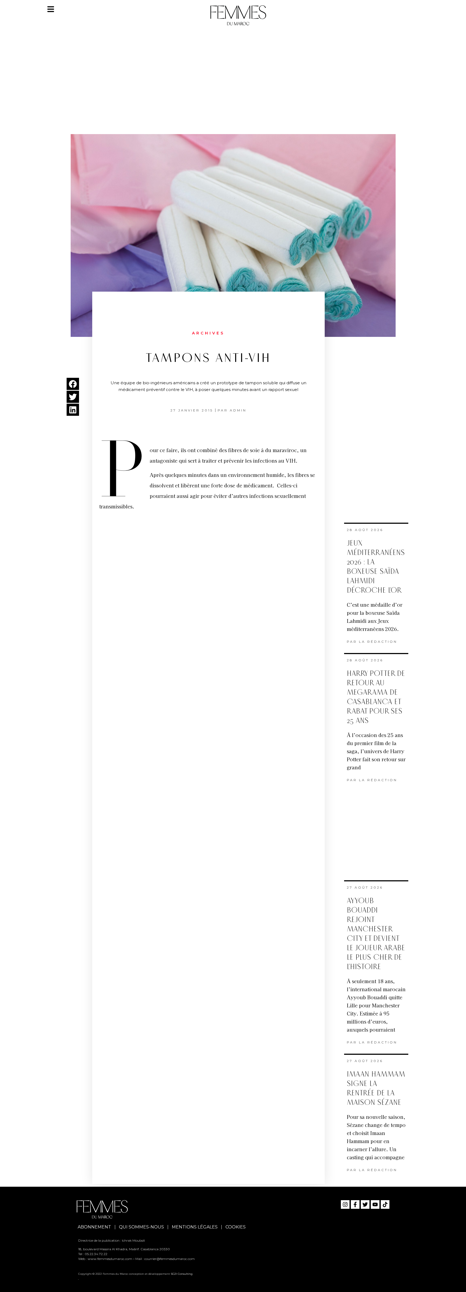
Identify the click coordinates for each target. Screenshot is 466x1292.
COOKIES (235, 1227)
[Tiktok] (385, 1204)
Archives (208, 333)
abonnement (94, 1227)
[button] (73, 384)
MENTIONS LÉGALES (195, 1227)
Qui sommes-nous (141, 1227)
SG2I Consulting (182, 1274)
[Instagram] (345, 1204)
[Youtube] (375, 1204)
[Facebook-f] (355, 1204)
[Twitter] (365, 1204)
